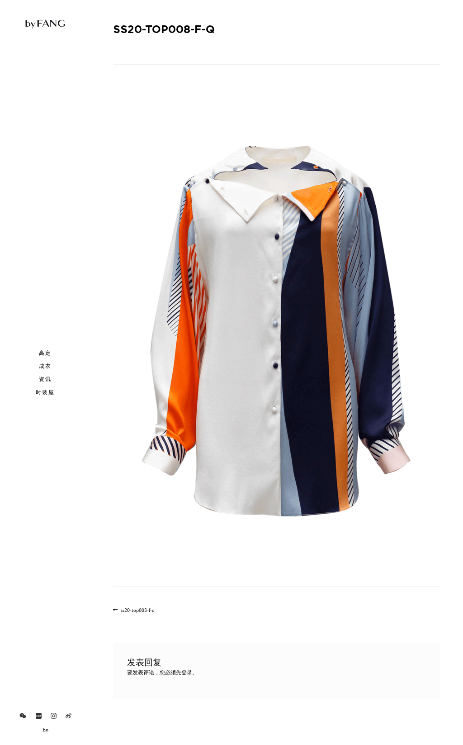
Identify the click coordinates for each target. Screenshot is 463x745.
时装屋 (45, 392)
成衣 (45, 365)
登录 (186, 673)
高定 (45, 352)
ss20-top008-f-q (137, 611)
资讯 (45, 379)
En (45, 730)
